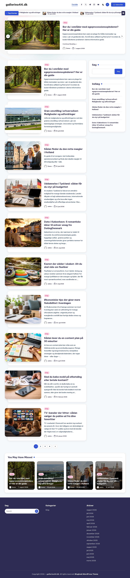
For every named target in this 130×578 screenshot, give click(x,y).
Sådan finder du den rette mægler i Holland (36, 12)
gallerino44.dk (17, 4)
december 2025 (93, 534)
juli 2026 (90, 513)
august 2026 (92, 510)
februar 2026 (92, 527)
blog (65, 22)
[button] (118, 5)
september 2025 (93, 544)
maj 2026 (90, 520)
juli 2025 (90, 550)
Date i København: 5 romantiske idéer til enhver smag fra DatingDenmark (62, 225)
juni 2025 (90, 554)
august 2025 (92, 547)
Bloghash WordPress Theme (86, 574)
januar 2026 (91, 530)
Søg (94, 64)
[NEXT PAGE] (55, 446)
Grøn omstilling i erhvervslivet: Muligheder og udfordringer (104, 100)
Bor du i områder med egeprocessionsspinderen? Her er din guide (63, 72)
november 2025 (93, 537)
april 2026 (91, 523)
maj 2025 (90, 557)
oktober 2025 (92, 540)
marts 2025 (91, 561)
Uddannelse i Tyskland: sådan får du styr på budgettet (78, 12)
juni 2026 (90, 517)
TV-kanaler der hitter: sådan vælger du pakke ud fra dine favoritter (60, 416)
